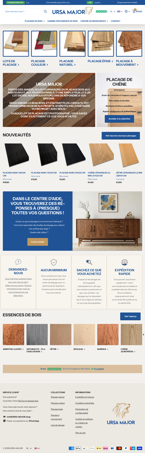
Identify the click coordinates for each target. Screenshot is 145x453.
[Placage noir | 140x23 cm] (16, 156)
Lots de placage (58, 425)
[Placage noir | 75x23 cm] (44, 156)
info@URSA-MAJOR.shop (19, 417)
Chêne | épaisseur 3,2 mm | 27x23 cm (99, 174)
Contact (115, 21)
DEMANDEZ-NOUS (18, 271)
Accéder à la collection (119, 118)
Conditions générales (84, 403)
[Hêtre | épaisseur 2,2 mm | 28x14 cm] (129, 156)
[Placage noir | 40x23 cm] (72, 156)
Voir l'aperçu (130, 316)
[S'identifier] (127, 11)
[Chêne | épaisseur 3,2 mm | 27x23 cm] (101, 156)
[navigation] (143, 334)
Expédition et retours (84, 397)
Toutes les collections (35, 21)
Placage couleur (58, 403)
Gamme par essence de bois (62, 21)
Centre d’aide (37, 242)
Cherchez (45, 11)
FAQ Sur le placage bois (28, 401)
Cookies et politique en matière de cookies (84, 423)
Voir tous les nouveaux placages (120, 135)
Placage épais (57, 409)
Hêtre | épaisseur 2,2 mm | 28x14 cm (129, 174)
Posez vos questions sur (23, 421)
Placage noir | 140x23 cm (14, 174)
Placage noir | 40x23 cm (72, 172)
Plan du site (80, 433)
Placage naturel (57, 397)
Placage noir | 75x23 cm (44, 172)
